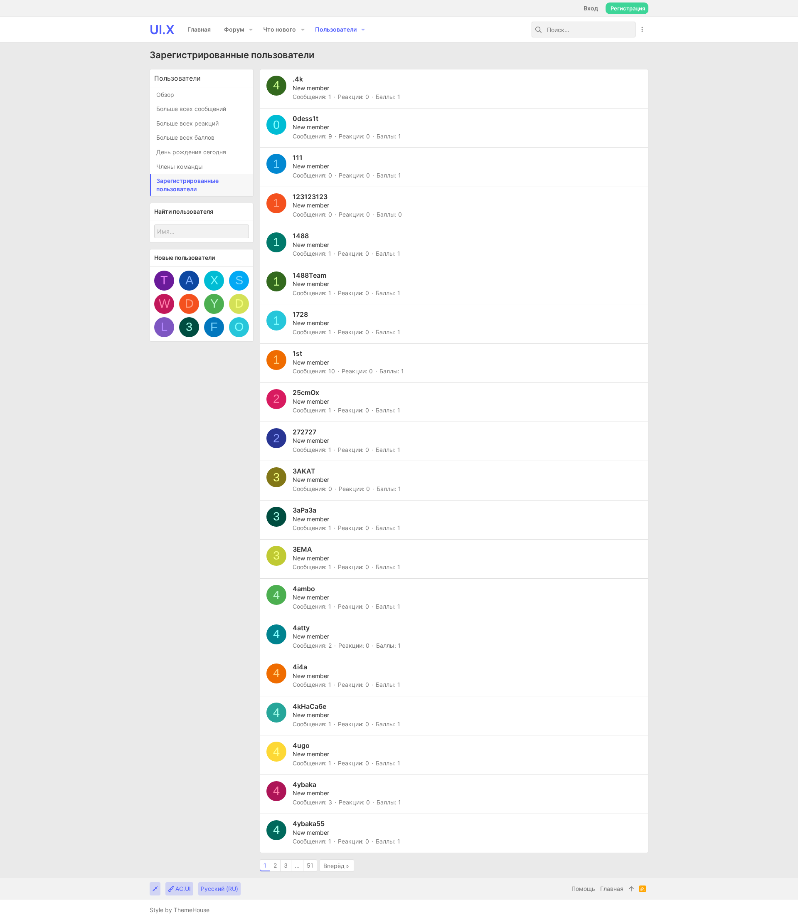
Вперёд (334, 865)
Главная (611, 888)
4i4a (300, 667)
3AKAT (304, 471)
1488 (301, 236)
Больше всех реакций (187, 123)
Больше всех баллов (185, 137)
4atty (301, 628)
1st (297, 353)
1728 (300, 314)
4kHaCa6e (309, 706)
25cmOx (306, 392)
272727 (304, 432)
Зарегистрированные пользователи (187, 184)
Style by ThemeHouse (179, 909)
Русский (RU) (219, 888)
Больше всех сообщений (191, 108)
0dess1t (305, 118)
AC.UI (182, 888)
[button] (250, 29)
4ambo (304, 589)
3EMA (302, 549)
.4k (298, 79)
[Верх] (631, 888)
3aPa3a (304, 510)
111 (298, 157)
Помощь (583, 888)
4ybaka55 (309, 823)
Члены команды (179, 166)
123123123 (310, 196)
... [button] (297, 865)
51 (310, 865)
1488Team (309, 275)
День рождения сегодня (191, 151)
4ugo (301, 745)
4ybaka (304, 784)
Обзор (165, 94)
